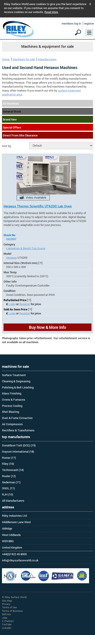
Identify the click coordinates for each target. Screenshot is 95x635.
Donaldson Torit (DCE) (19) (19, 445)
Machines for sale (24, 59)
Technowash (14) (13, 470)
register (89, 23)
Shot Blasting (10, 411)
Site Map (7, 600)
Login (12, 304)
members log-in (71, 23)
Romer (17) (9, 457)
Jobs (4, 617)
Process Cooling (12, 405)
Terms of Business (12, 610)
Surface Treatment (14, 375)
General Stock (12, 111)
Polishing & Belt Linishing (18, 387)
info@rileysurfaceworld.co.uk (20, 560)
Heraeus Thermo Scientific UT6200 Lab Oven (38, 206)
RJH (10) (7, 494)
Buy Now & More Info (47, 327)
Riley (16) (8, 463)
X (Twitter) (8, 621)
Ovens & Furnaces (13, 399)
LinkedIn (6, 627)
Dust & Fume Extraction (17, 418)
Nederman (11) (11, 482)
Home (6, 59)
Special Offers (12, 127)
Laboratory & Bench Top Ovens (25, 248)
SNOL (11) (8, 488)
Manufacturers (47, 59)
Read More (51, 12)
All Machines (11, 103)
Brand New (10, 119)
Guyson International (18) (18, 451)
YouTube (6, 624)
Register (24, 304)
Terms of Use (9, 607)
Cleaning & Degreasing (16, 381)
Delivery (6, 614)
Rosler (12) (9, 476)
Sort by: (6, 146)
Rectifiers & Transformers (18, 430)
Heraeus (11, 257)
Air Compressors (12, 424)
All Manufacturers (13, 500)
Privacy (6, 604)
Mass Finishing (11, 393)
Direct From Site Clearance (20, 135)
